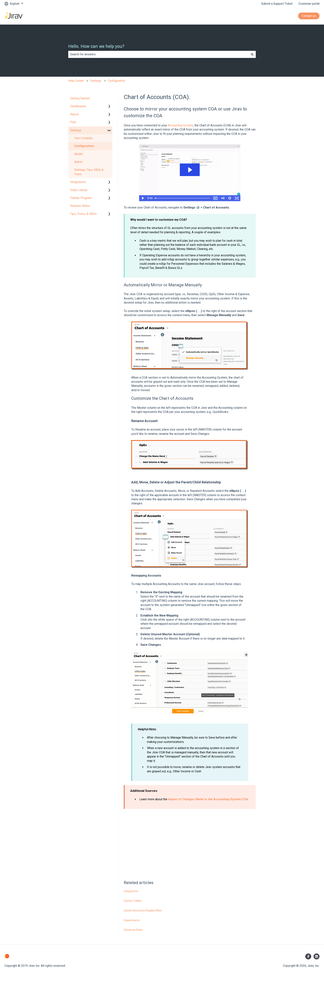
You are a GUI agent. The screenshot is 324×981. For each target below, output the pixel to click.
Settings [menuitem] (75, 130)
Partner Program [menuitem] (81, 198)
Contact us (309, 16)
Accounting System (180, 125)
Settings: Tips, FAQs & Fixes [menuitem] (89, 172)
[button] (109, 106)
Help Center (76, 80)
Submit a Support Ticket (276, 3)
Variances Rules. (133, 929)
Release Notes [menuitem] (80, 206)
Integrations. (131, 891)
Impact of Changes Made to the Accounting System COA (207, 799)
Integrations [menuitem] (78, 182)
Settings (95, 80)
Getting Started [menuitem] (80, 98)
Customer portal (309, 3)
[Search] (252, 54)
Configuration (116, 80)
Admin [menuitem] (78, 162)
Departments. (132, 920)
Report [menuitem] (74, 114)
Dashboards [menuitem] (78, 106)
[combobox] (158, 54)
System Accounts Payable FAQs (143, 910)
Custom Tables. (133, 900)
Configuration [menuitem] (84, 146)
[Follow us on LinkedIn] (317, 956)
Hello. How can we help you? (96, 46)
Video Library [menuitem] (79, 190)
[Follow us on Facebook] (308, 956)
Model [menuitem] (78, 154)
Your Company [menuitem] (83, 138)
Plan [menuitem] (73, 122)
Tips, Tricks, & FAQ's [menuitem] (83, 214)
